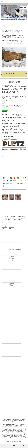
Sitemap (12, 73)
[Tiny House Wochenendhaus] (11, 225)
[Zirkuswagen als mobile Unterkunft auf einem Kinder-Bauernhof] (11, 235)
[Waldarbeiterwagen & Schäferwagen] (5, 269)
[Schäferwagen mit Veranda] (11, 316)
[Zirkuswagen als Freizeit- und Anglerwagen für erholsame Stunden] (5, 242)
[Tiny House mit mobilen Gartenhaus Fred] (11, 289)
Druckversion (5, 73)
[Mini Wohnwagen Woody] (5, 289)
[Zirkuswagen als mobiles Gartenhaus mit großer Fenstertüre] (18, 242)
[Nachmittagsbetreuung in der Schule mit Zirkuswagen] (5, 336)
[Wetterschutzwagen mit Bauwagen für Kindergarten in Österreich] (18, 390)
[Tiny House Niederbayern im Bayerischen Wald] (11, 390)
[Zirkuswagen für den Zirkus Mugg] (5, 262)
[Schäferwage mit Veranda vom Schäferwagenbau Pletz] (18, 252)
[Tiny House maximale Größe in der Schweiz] (5, 356)
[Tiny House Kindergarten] (5, 390)
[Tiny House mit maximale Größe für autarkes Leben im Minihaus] (5, 235)
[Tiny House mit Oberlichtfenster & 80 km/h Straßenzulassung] (18, 262)
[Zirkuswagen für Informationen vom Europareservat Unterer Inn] (11, 242)
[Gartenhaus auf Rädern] (18, 269)
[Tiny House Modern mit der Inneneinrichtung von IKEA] (18, 235)
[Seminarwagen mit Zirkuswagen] (11, 356)
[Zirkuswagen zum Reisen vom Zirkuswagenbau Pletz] (11, 251)
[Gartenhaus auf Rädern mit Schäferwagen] (18, 356)
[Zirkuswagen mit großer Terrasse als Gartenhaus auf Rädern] (5, 226)
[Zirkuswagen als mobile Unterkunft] (11, 269)
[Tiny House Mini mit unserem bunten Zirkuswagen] (11, 284)
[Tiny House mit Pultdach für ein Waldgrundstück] (11, 336)
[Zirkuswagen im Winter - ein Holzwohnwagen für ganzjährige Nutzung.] (14, 56)
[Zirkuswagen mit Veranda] (11, 262)
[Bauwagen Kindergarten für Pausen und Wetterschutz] (18, 363)
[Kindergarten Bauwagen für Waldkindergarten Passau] (5, 383)
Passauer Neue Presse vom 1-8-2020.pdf (14, 101)
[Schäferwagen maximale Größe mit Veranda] (18, 309)
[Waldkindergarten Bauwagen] (5, 363)
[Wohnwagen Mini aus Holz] (11, 383)
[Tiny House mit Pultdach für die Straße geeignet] (18, 316)
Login (25, 73)
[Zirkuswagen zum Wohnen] (18, 289)
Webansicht (24, 74)
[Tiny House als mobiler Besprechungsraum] (18, 336)
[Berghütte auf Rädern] (11, 343)
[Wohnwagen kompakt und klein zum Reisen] (5, 316)
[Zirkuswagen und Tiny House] (18, 343)
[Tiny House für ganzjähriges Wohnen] (11, 363)
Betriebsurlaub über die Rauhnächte (13, 43)
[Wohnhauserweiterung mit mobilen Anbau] (18, 282)
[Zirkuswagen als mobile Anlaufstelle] (5, 309)
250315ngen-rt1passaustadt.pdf (12, 106)
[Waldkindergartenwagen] (11, 259)
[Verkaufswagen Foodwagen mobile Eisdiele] (11, 309)
